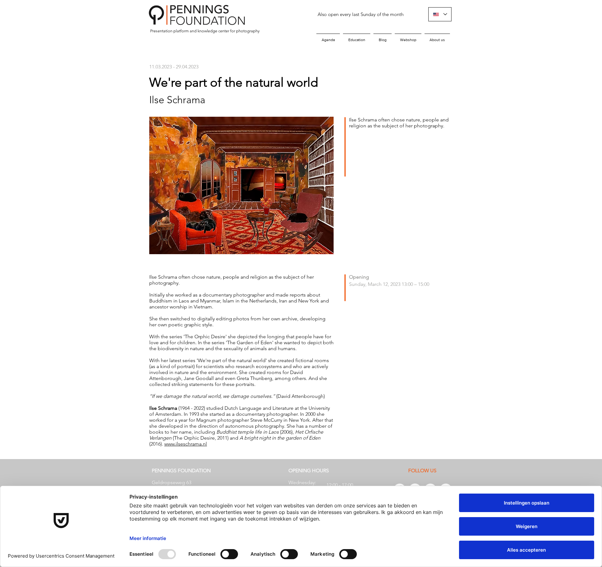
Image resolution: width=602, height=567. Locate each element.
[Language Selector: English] (440, 14)
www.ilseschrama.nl (185, 444)
